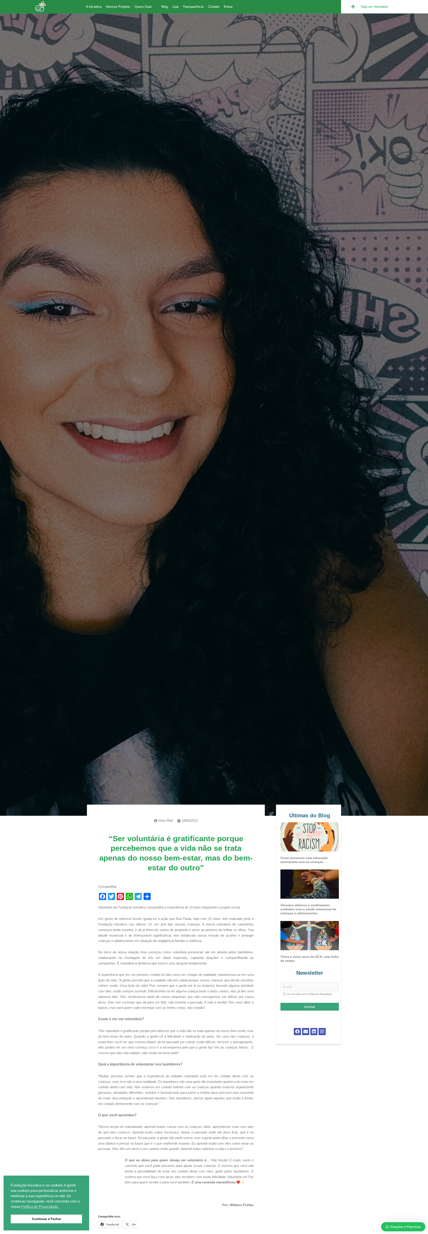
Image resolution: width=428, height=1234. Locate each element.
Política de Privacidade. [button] (40, 1207)
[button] (145, 7)
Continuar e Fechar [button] (46, 1219)
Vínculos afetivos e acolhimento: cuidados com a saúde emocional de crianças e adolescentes (308, 909)
